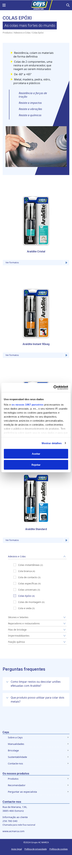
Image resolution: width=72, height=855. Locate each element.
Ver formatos (12, 262)
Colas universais (27, 589)
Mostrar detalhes (52, 443)
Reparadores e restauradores (24, 623)
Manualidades (16, 744)
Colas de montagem (29, 602)
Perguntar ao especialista (22, 791)
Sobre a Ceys (15, 737)
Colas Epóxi (24, 595)
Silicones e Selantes (18, 617)
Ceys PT (36, 5)
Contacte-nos (15, 763)
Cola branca (25, 571)
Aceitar (36, 453)
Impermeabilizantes (18, 635)
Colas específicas (27, 583)
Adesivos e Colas (22, 32)
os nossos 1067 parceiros (27, 404)
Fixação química (16, 641)
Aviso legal (16, 848)
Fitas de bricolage (17, 629)
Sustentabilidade (17, 757)
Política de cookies (58, 848)
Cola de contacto (27, 577)
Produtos (7, 32)
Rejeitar (36, 464)
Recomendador (16, 785)
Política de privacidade (35, 848)
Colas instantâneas (29, 564)
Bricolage (13, 750)
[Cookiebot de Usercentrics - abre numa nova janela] (53, 387)
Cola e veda (24, 608)
